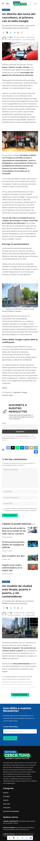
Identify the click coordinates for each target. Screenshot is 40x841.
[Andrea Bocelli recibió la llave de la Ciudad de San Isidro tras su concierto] (33, 530)
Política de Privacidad (8, 438)
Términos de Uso (24, 436)
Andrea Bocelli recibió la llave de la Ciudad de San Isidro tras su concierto (14, 531)
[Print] (31, 838)
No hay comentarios (15, 39)
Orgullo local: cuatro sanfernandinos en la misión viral (12, 568)
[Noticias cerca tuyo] (20, 3)
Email (4, 423)
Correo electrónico (11, 727)
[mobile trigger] (4, 3)
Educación (17, 392)
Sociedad (6, 9)
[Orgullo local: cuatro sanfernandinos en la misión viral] (33, 567)
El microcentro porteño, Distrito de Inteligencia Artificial (13, 545)
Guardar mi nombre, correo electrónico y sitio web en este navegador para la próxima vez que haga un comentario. (21, 509)
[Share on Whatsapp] (10, 32)
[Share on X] (7, 32)
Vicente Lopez (7, 395)
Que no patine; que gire (13, 556)
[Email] (18, 32)
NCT (11, 37)
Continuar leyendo (20, 695)
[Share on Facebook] (3, 32)
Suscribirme (10, 738)
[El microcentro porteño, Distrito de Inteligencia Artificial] (33, 544)
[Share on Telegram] (14, 32)
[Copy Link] (21, 32)
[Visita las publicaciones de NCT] (4, 38)
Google (24, 392)
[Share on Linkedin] (22, 448)
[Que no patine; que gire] (33, 558)
